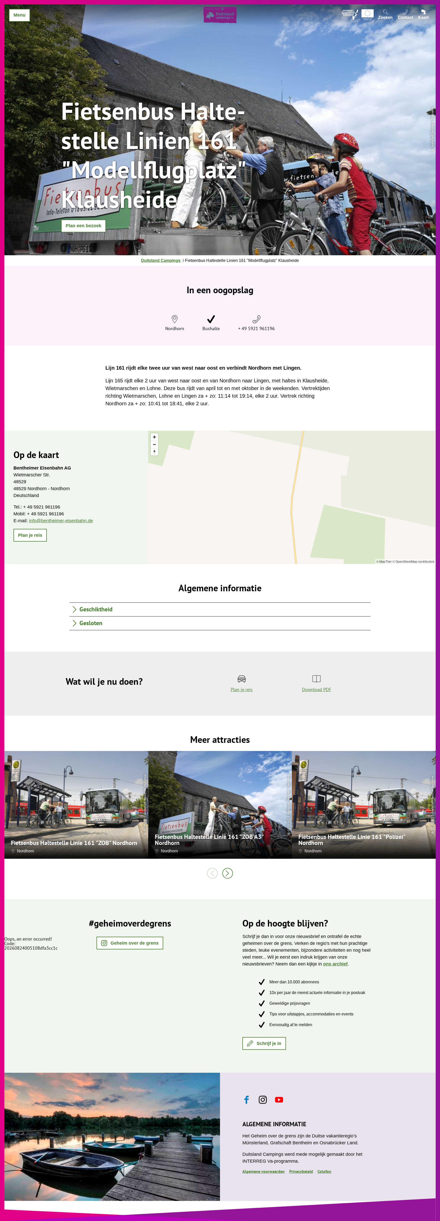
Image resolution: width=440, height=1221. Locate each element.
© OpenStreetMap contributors (413, 561)
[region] (292, 497)
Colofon (324, 1171)
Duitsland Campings (161, 260)
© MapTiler (384, 561)
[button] (83, 226)
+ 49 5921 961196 (256, 328)
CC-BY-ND (145, 824)
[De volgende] (227, 873)
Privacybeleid (301, 1171)
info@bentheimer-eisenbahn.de (61, 520)
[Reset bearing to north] (154, 451)
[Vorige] (212, 873)
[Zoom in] (154, 437)
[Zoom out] (154, 444)
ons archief (335, 964)
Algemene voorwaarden (263, 1171)
